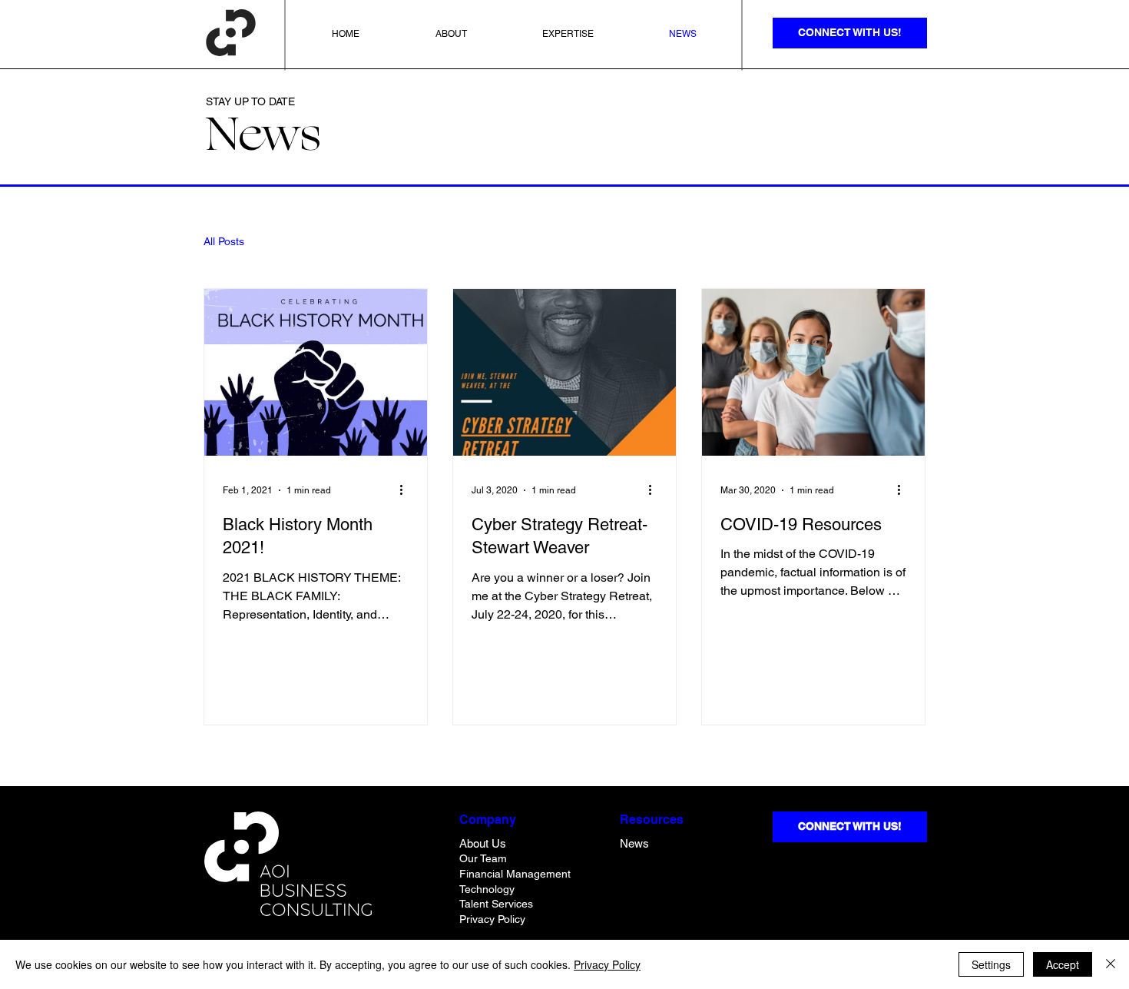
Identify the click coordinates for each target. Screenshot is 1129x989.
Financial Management (515, 874)
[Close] (1110, 964)
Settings (991, 964)
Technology (487, 889)
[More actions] (406, 490)
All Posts (224, 241)
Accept (1062, 964)
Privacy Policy (607, 964)
